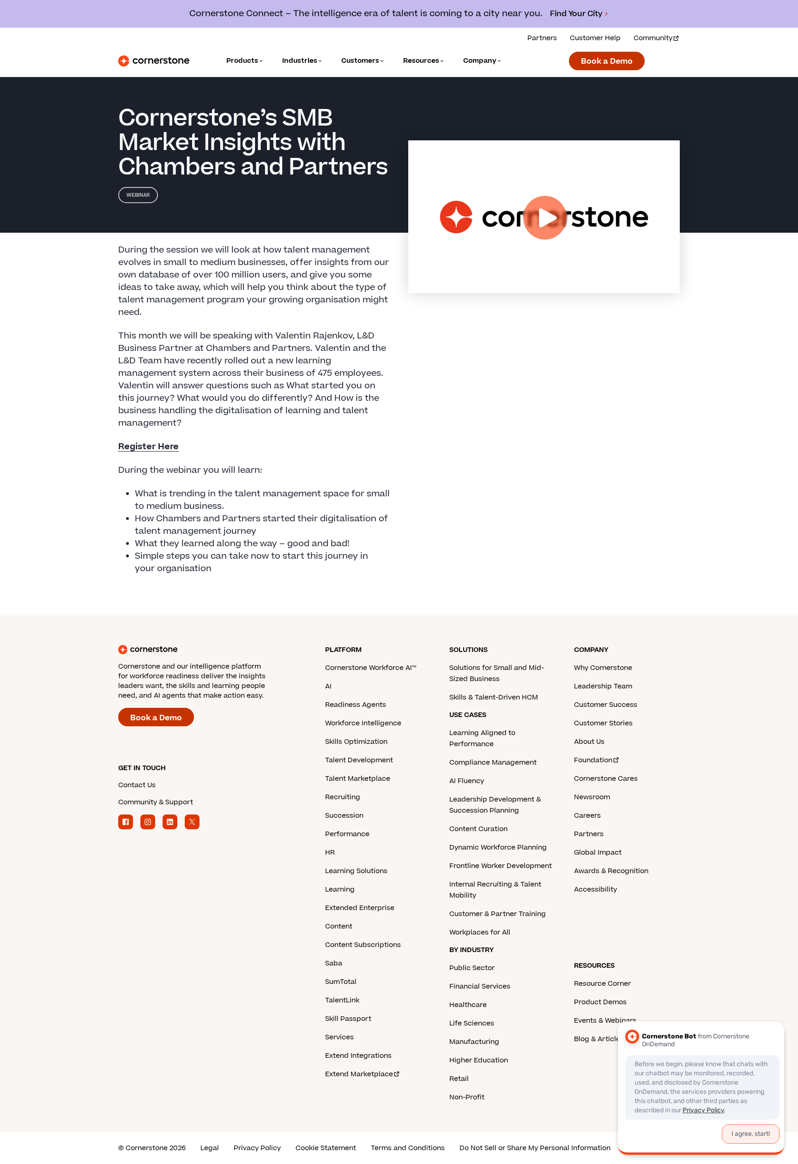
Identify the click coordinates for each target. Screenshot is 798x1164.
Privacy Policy (257, 1148)
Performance (347, 834)
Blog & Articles (599, 1039)
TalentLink (342, 1000)
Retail (459, 1079)
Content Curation (478, 829)
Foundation (593, 760)
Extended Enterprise (359, 908)
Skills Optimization (356, 742)
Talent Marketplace (357, 779)
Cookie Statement (326, 1148)
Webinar (138, 195)
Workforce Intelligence (363, 723)
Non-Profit (466, 1097)
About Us (589, 742)
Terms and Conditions (408, 1148)
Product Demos (600, 1002)
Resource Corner (602, 984)
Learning (340, 889)
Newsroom (592, 797)
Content (338, 926)
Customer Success (605, 705)
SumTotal (341, 982)
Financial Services (479, 986)
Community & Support (155, 802)
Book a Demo (607, 61)
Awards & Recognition (611, 871)
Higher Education (478, 1060)
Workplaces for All (479, 932)
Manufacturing (474, 1042)
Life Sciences (471, 1023)
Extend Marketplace (359, 1074)
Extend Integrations (358, 1056)
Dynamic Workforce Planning (498, 847)
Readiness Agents (355, 705)
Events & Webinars (605, 1020)
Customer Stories (603, 723)
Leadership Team (603, 686)
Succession (344, 815)
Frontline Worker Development (500, 866)
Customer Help (595, 38)
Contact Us (137, 785)
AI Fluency (466, 781)
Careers (587, 815)
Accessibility (595, 889)
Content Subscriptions (363, 945)
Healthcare (468, 1005)
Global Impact (598, 852)
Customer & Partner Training (497, 914)
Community (653, 38)
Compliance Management (493, 762)
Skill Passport (348, 1019)
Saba (333, 963)
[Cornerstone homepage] (207, 649)
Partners (542, 38)
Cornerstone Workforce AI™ (370, 668)
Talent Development (359, 760)
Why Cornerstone (603, 668)
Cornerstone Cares (606, 779)
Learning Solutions (356, 871)
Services (339, 1037)
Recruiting (342, 797)
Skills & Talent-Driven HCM (493, 697)
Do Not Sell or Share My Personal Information (535, 1148)
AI (328, 686)
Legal (209, 1148)
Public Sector (472, 968)
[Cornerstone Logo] (153, 60)
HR (330, 852)
